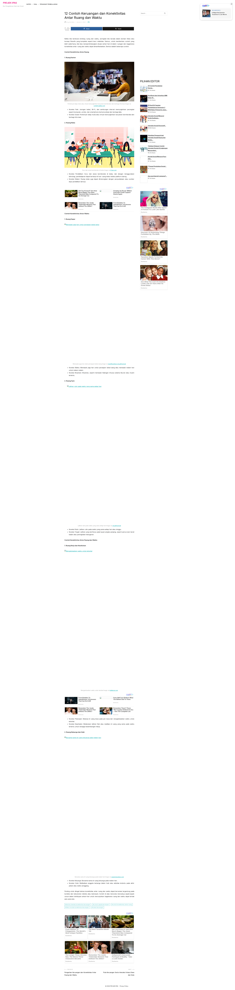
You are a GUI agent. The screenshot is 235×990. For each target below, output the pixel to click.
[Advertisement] (154, 47)
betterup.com (114, 690)
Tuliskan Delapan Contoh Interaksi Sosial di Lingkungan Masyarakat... (158, 148)
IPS (89, 22)
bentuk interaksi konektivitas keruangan (78, 904)
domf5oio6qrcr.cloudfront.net (117, 364)
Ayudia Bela (70, 22)
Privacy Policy (124, 986)
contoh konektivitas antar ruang (122, 904)
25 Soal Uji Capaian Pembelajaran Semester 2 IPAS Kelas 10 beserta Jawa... (157, 107)
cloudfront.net (116, 525)
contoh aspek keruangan (101, 904)
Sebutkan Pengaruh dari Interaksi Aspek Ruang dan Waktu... (157, 138)
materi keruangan (97, 907)
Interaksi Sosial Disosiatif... (157, 125)
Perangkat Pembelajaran (48, 4)
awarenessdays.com (117, 877)
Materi (28, 4)
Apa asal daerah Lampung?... (157, 176)
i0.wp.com (113, 170)
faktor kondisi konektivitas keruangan (77, 907)
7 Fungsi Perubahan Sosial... (157, 166)
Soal (35, 4)
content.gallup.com (99, 106)
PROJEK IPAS (10, 2)
